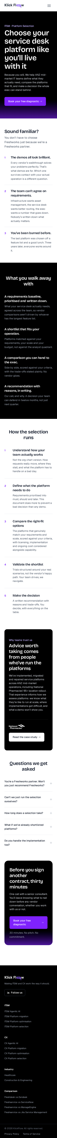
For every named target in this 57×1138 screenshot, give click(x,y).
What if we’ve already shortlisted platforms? (24, 827)
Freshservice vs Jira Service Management (25, 1112)
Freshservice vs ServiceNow (18, 1102)
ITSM (7, 1005)
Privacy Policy (11, 1134)
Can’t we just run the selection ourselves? (22, 799)
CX (5, 1037)
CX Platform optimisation (16, 1053)
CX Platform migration (15, 1048)
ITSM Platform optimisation (17, 1021)
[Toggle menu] (49, 5)
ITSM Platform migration (16, 1016)
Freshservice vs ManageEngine (20, 1107)
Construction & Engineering (18, 1080)
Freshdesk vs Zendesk (15, 1097)
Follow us (16, 992)
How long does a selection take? (23, 813)
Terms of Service (31, 1134)
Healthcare (10, 1075)
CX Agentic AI (11, 1043)
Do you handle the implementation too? (24, 842)
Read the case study (25, 737)
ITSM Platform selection (16, 1026)
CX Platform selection (15, 1058)
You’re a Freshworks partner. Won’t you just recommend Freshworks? (24, 783)
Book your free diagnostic (23, 101)
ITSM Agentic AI (12, 1011)
